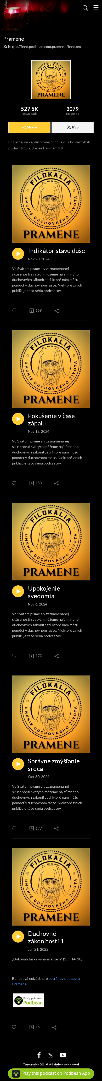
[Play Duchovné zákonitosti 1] (18, 937)
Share (32, 127)
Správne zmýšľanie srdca (54, 764)
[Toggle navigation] (96, 7)
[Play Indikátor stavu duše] (18, 254)
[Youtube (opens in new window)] (63, 1054)
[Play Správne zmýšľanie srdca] (18, 764)
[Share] (57, 311)
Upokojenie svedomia (44, 592)
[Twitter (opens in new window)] (51, 1054)
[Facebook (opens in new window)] (39, 1054)
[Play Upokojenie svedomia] (18, 591)
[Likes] (15, 310)
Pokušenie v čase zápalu (51, 419)
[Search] (85, 7)
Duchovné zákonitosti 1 (46, 937)
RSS (75, 127)
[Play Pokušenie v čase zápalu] (18, 419)
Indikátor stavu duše (56, 250)
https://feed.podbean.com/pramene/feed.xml (45, 46)
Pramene (13, 38)
